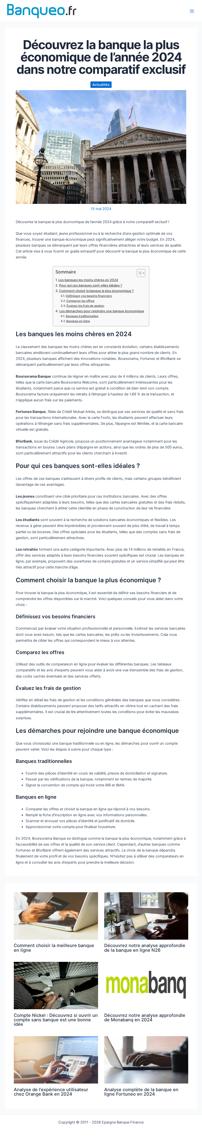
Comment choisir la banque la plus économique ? (96, 291)
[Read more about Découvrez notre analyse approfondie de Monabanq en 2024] (146, 985)
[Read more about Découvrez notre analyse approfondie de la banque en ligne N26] (146, 915)
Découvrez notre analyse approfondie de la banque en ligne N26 (144, 947)
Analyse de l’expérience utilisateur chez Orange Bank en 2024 (51, 1092)
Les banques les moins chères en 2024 (88, 280)
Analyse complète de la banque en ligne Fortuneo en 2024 (141, 1092)
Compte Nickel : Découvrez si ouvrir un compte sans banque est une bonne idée (56, 1019)
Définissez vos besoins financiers (89, 296)
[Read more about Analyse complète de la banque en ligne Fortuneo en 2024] (146, 1059)
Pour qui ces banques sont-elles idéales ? (90, 285)
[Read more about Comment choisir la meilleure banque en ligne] (56, 915)
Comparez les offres (80, 301)
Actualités (101, 84)
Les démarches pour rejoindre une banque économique (101, 311)
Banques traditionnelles (82, 316)
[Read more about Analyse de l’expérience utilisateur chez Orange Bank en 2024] (56, 1059)
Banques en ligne (78, 321)
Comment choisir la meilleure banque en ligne (54, 947)
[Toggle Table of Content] (138, 273)
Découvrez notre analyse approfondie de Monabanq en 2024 (144, 1017)
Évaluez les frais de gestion (85, 306)
